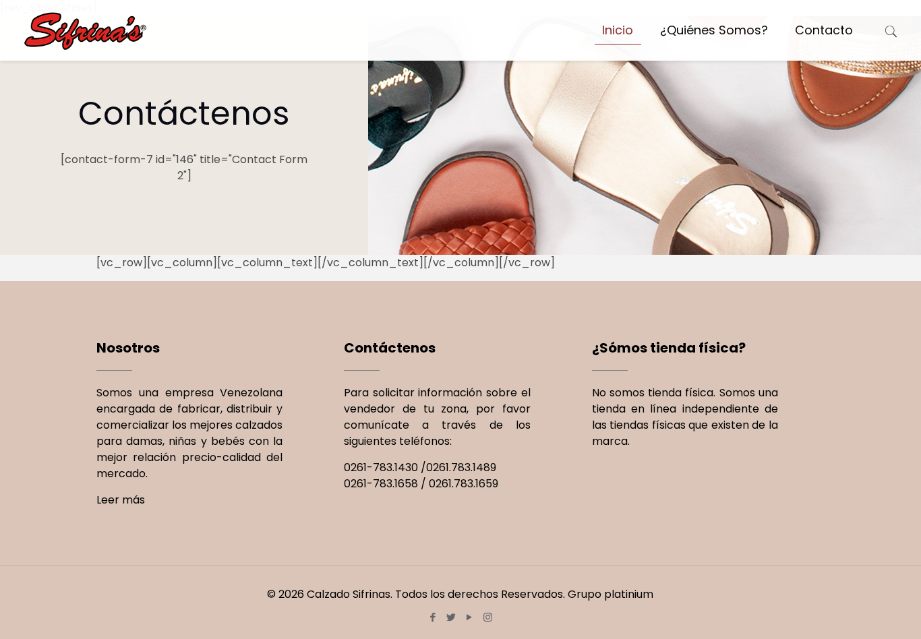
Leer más (120, 500)
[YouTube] (470, 617)
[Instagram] (488, 617)
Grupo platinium (610, 594)
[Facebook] (433, 617)
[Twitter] (451, 617)
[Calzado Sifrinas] (85, 30)
